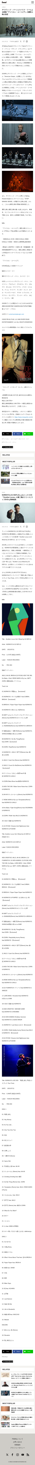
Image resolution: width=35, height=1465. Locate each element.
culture (4, 7)
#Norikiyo (5, 1356)
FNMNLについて (17, 1439)
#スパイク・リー (24, 439)
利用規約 (17, 1445)
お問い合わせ (17, 1442)
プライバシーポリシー (17, 1448)
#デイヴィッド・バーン (9, 442)
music (3, 492)
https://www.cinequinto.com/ (23, 417)
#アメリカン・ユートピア (10, 439)
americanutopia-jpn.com (16, 314)
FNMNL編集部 (14, 41)
